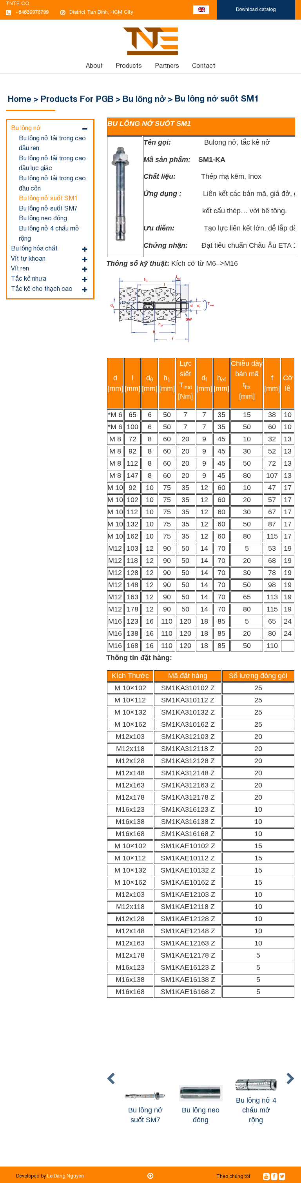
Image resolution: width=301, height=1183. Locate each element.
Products (129, 66)
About (94, 66)
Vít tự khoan (28, 259)
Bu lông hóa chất (34, 249)
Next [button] (290, 1079)
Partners (167, 66)
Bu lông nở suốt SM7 (48, 209)
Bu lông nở (144, 99)
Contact (203, 66)
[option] (145, 1079)
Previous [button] (110, 1079)
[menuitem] (94, 66)
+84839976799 (32, 12)
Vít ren (20, 269)
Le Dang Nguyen (65, 1176)
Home (19, 99)
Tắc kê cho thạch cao (42, 289)
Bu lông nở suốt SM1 (48, 198)
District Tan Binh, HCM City (101, 12)
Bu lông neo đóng (43, 218)
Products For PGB (77, 99)
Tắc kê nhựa (28, 279)
